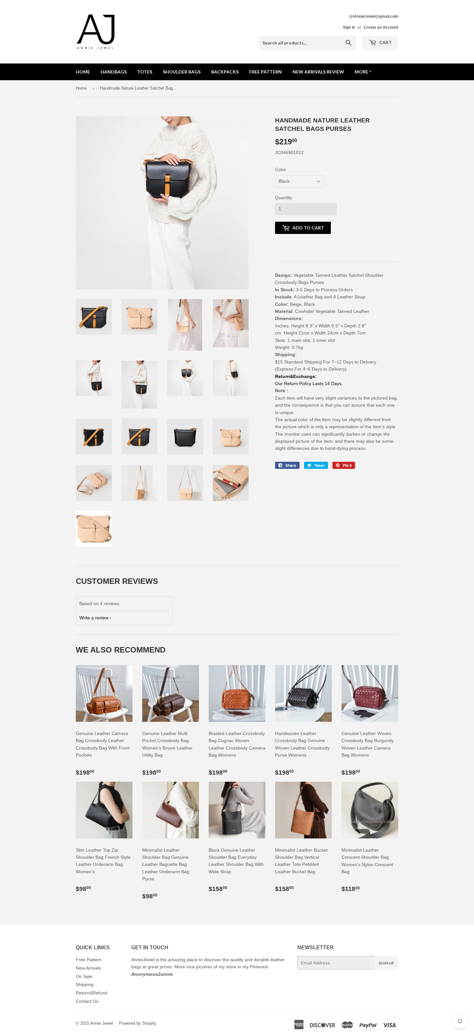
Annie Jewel (101, 1023)
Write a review (93, 617)
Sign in (349, 27)
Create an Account (381, 27)
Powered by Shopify (137, 1023)
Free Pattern (265, 71)
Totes (144, 71)
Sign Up (386, 963)
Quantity (283, 197)
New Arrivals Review (318, 71)
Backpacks (225, 71)
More (361, 71)
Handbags (114, 71)
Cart (385, 42)
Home (83, 71)
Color (280, 169)
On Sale (84, 976)
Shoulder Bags (182, 71)
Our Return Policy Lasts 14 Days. (309, 383)
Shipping (85, 984)
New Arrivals (88, 968)
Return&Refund (91, 992)
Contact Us (87, 1001)
